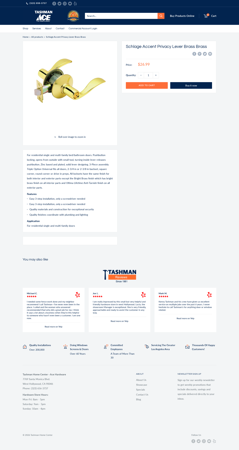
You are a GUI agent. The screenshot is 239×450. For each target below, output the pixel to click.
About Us (141, 379)
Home (25, 36)
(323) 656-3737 (38, 3)
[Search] (161, 16)
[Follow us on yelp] (75, 3)
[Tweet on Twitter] (205, 53)
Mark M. (163, 293)
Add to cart (147, 85)
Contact (60, 28)
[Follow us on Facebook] (54, 3)
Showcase (141, 384)
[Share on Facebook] (194, 53)
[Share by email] (210, 53)
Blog (138, 399)
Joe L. (95, 293)
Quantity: (131, 75)
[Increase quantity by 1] (156, 75)
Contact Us (142, 394)
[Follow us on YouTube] (70, 3)
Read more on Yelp (53, 326)
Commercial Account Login (83, 28)
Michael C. (32, 293)
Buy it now (191, 85)
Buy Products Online (182, 15)
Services (36, 28)
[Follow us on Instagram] (65, 3)
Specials (140, 389)
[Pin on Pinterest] (200, 53)
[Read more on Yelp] (77, 294)
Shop (25, 28)
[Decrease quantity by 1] (141, 75)
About (48, 28)
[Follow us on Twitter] (59, 3)
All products (37, 36)
